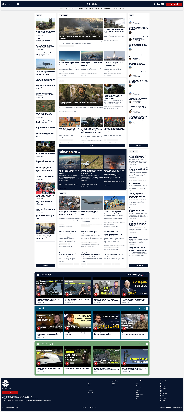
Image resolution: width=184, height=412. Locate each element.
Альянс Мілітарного (106, 8)
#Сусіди (108, 224)
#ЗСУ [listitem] (137, 383)
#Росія (115, 73)
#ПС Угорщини (122, 222)
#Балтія (89, 224)
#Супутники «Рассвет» (112, 247)
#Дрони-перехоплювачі (71, 184)
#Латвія (96, 224)
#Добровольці (71, 111)
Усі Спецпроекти (138, 265)
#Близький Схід (112, 40)
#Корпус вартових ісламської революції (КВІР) (89, 244)
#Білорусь (83, 242)
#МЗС (115, 245)
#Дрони (92, 73)
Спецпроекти (89, 8)
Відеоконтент (80, 8)
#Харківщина (119, 73)
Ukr (159, 4)
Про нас (97, 8)
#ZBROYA (68, 182)
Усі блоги (138, 145)
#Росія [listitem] (137, 398)
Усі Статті (92, 145)
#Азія (62, 73)
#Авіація (85, 224)
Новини (61, 8)
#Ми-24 (118, 222)
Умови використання (177, 407)
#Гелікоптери (110, 222)
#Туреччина (66, 73)
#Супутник (105, 247)
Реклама (116, 8)
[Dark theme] (18, 4)
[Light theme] (16, 4)
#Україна (83, 73)
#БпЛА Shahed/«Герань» (74, 182)
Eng (162, 4)
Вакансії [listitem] (113, 388)
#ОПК (95, 73)
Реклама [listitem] (113, 383)
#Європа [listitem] (137, 396)
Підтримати (172, 4)
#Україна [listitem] (138, 390)
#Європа (92, 224)
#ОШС (63, 244)
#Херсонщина (93, 140)
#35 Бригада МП (99, 140)
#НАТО (116, 140)
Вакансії (122, 8)
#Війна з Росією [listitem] (139, 394)
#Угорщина (112, 224)
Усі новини (45, 265)
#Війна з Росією (87, 73)
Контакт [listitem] (113, 385)
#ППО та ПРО (91, 184)
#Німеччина (112, 140)
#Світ (105, 40)
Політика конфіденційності (165, 407)
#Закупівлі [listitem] (138, 385)
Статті (67, 8)
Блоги (72, 8)
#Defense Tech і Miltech (62, 182)
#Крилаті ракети (71, 73)
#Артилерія (109, 106)
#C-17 (82, 224)
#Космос (111, 245)
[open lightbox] (49, 287)
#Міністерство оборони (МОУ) (117, 106)
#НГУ (75, 111)
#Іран (116, 40)
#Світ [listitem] (137, 392)
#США (108, 40)
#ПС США (100, 224)
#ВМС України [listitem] (139, 388)
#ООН (117, 245)
